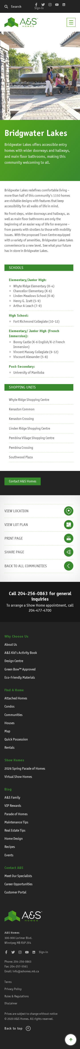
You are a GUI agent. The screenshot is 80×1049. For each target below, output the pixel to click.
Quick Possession (16, 739)
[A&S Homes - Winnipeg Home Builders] (23, 915)
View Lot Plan (16, 524)
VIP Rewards (12, 805)
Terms (8, 982)
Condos (9, 706)
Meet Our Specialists (18, 876)
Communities (13, 715)
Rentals (9, 747)
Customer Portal (15, 892)
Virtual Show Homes (18, 777)
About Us (10, 644)
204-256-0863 (33, 593)
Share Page (14, 552)
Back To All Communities (25, 566)
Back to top (13, 1028)
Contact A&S (13, 868)
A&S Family (12, 797)
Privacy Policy (13, 989)
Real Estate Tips (14, 830)
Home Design (13, 838)
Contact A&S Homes (22, 481)
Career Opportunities (18, 884)
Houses (9, 723)
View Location (16, 511)
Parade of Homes (16, 814)
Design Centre (13, 661)
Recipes (9, 847)
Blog (8, 789)
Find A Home (14, 690)
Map (7, 731)
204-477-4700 (40, 610)
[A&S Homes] (21, 22)
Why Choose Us (16, 636)
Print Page (13, 538)
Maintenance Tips (16, 822)
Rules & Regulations (16, 996)
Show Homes (14, 760)
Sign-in (39, 8)
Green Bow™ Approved (20, 669)
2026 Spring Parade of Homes (24, 768)
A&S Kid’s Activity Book (20, 653)
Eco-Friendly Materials (19, 677)
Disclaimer (10, 1003)
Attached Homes (15, 698)
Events (8, 855)
